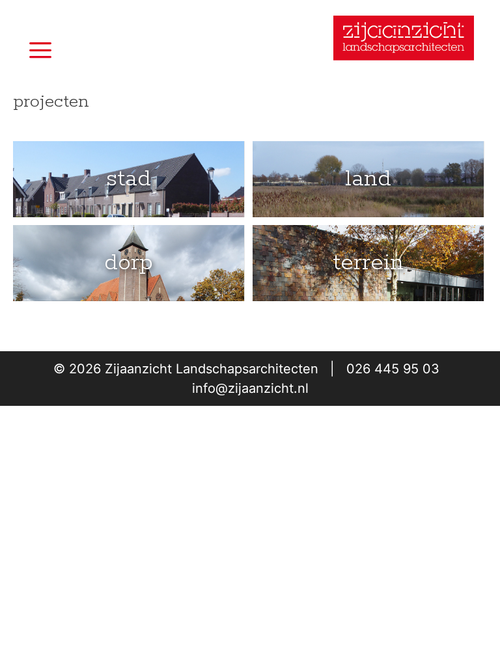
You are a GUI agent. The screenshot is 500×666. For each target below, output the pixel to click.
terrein (368, 263)
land (368, 179)
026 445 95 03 (392, 369)
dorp (128, 263)
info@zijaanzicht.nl (250, 388)
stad (128, 179)
